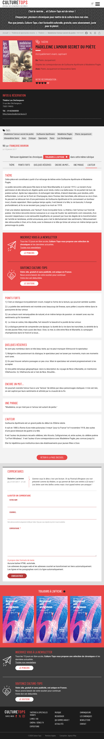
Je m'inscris (29, 253)
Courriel (12, 512)
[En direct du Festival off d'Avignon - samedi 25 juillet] (18, 619)
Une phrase (79, 164)
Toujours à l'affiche (54, 156)
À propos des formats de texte (20, 560)
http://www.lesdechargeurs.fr (15, 114)
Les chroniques (86, 716)
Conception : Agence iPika (68, 735)
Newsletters (85, 720)
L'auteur (91, 164)
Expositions (34, 726)
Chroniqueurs (85, 712)
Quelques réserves (42, 164)
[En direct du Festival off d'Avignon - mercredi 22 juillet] (85, 619)
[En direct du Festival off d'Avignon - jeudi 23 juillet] (52, 619)
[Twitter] (19, 716)
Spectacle (43, 138)
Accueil (5, 33)
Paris (52, 138)
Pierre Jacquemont (83, 134)
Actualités (59, 723)
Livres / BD (34, 718)
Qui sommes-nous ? (62, 720)
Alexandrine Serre (11, 138)
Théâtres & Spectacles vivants (23, 33)
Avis (24, 138)
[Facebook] (16, 716)
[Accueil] (15, 4)
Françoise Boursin (19, 145)
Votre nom (13, 500)
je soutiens (29, 283)
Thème (11, 164)
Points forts (24, 164)
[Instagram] (23, 716)
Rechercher (59, 716)
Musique (58, 712)
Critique (32, 138)
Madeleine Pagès (65, 134)
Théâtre (41, 33)
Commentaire (14, 528)
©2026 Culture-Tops (34, 735)
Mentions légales (50, 735)
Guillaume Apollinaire (46, 134)
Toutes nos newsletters (30, 247)
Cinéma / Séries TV (37, 722)
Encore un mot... (62, 164)
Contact (83, 723)
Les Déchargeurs (64, 138)
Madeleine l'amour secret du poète (62, 33)
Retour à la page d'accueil (52, 457)
